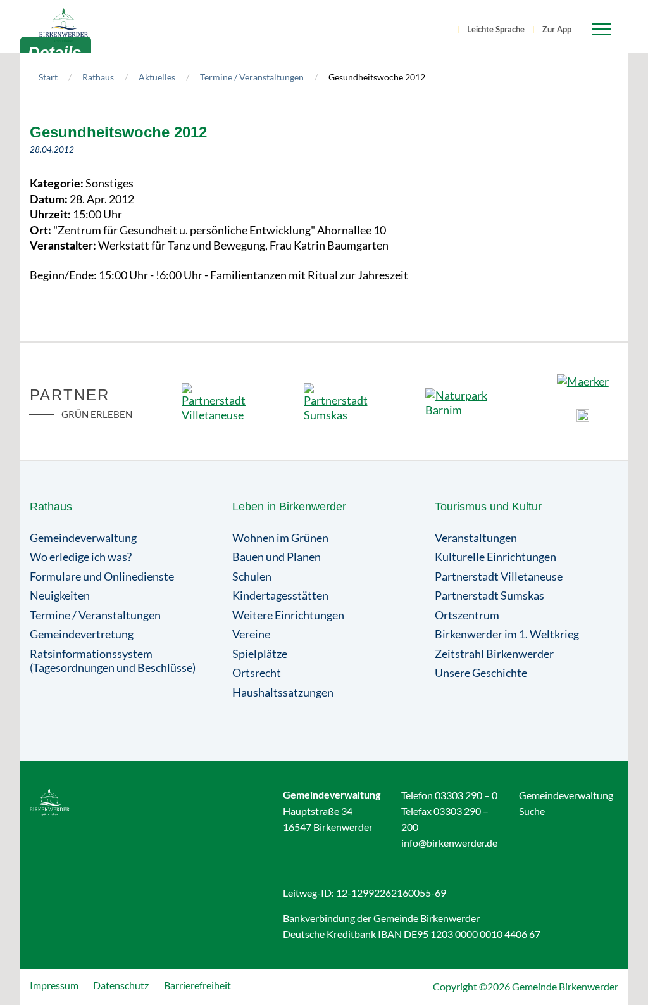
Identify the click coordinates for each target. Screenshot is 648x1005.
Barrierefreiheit (197, 985)
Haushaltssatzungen (282, 692)
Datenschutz (121, 985)
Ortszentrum (467, 615)
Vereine (251, 634)
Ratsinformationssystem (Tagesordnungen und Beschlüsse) (113, 661)
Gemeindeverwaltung (83, 538)
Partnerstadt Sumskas (489, 595)
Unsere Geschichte (481, 672)
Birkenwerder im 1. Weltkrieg (507, 634)
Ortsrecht (256, 672)
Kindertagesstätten (280, 595)
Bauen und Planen (276, 557)
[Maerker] (583, 383)
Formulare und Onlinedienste (102, 576)
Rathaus (98, 77)
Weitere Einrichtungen (288, 615)
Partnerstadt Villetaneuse (499, 576)
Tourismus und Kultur (488, 506)
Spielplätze (259, 654)
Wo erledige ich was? (81, 557)
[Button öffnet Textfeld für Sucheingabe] (447, 30)
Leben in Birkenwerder (289, 506)
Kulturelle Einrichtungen (495, 557)
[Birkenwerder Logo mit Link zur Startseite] (63, 25)
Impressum (54, 985)
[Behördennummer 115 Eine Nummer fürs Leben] (582, 415)
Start (48, 77)
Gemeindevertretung (82, 634)
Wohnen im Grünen (280, 538)
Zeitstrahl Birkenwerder (494, 654)
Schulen (251, 576)
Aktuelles (157, 77)
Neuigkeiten (60, 595)
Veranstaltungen (476, 538)
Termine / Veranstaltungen (252, 77)
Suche (532, 811)
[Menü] (601, 30)
